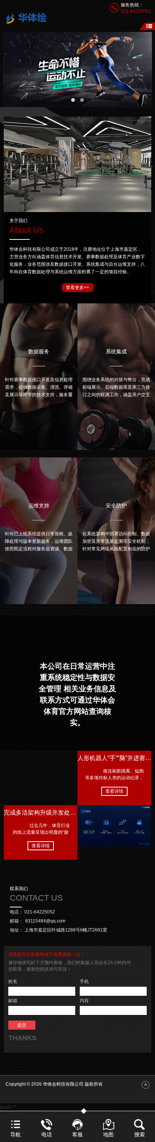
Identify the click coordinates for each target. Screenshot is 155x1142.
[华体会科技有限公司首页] (29, 17)
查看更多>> (77, 287)
